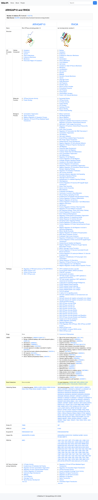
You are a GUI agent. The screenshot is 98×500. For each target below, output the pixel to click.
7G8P (59, 454)
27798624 (37, 355)
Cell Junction (63, 71)
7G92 (72, 456)
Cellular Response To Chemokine (68, 260)
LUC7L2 (60, 408)
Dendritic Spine (63, 85)
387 (59, 425)
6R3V (87, 447)
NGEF (85, 408)
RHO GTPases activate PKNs (67, 303)
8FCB (62, 461)
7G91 (69, 456)
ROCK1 (69, 416)
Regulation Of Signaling (65, 476)
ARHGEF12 (61, 398)
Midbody (61, 74)
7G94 (79, 456)
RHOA (74, 24)
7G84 (83, 449)
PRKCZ (79, 413)
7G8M (79, 452)
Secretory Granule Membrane (67, 76)
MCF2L (68, 408)
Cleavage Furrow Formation (67, 177)
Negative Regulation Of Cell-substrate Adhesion (72, 143)
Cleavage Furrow (64, 79)
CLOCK (88, 401)
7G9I (62, 459)
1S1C (87, 440)
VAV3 (62, 422)
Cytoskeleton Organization (31, 114)
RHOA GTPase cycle (29, 270)
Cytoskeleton (63, 59)
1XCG (65, 442)
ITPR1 (71, 406)
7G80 (69, 449)
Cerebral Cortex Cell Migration (67, 150)
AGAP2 (77, 387)
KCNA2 (75, 406)
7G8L (76, 452)
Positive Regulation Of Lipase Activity (69, 212)
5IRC (76, 445)
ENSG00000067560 (63, 432)
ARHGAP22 (82, 391)
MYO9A (77, 408)
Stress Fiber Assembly (65, 186)
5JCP (79, 445)
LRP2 (87, 406)
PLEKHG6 (80, 411)
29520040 (78, 356)
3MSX (87, 442)
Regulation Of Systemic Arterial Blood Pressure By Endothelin (73, 126)
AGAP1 (72, 387)
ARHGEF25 (67, 399)
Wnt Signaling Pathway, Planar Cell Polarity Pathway (74, 210)
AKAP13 (81, 387)
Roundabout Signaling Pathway (68, 176)
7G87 (59, 450)
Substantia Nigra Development (67, 148)
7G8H (62, 452)
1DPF (69, 440)
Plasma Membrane (29, 55)
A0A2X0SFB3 (26, 435)
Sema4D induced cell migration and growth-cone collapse (75, 298)
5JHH (86, 445)
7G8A (69, 450)
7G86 (89, 449)
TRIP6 (81, 420)
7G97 (89, 456)
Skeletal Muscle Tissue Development (69, 141)
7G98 (59, 457)
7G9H (59, 459)
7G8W (84, 454)
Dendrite (61, 73)
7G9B (69, 457)
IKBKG (63, 406)
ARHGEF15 (68, 398)
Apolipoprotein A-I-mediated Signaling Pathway (72, 179)
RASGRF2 (78, 415)
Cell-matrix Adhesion (65, 136)
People (23, 3)
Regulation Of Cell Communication (68, 474)
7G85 (86, 449)
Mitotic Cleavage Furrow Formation (69, 248)
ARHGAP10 (39, 24)
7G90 (66, 456)
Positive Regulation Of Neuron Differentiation (71, 198)
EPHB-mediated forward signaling (68, 284)
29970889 (84, 370)
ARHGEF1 (73, 396)
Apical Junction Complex (66, 86)
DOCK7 (68, 404)
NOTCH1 (60, 410)
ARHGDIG (66, 396)
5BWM (83, 444)
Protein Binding (28, 100)
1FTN (73, 440)
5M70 (62, 447)
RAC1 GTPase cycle (29, 274)
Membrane (26, 59)
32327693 (37, 346)
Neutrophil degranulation (66, 322)
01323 (59, 428)
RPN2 (73, 416)
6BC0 (69, 447)
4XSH (76, 444)
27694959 (81, 360)
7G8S (69, 454)
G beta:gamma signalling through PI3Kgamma (72, 282)
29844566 (76, 358)
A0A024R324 (61, 435)
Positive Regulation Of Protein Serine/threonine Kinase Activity (74, 225)
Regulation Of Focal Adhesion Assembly (70, 208)
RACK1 (60, 415)
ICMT (59, 406)
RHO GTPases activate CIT (67, 305)
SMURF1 (64, 418)
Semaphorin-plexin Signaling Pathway (69, 221)
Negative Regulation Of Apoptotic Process (35, 117)
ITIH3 (72, 384)
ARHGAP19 (61, 391)
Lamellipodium (63, 69)
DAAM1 (71, 403)
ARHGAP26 (68, 392)
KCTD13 (79, 406)
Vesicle (61, 78)
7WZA (77, 459)
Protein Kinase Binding (65, 110)
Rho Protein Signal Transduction (68, 140)
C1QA (86, 382)
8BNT (84, 459)
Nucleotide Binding (64, 98)
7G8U (76, 454)
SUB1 (85, 384)
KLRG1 (76, 384)
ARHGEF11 (86, 396)
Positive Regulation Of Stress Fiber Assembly (72, 207)
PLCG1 (60, 411)
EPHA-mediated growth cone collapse (69, 288)
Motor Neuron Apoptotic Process (68, 234)
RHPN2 (60, 416)
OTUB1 (69, 410)
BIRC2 (68, 401)
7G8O (87, 452)
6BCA (73, 447)
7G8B (72, 450)
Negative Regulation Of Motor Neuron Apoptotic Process (75, 265)
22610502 (26, 349)
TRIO (77, 420)
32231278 (71, 368)
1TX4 (59, 442)
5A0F (79, 444)
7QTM (73, 459)
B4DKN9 (75, 435)
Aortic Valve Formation (65, 129)
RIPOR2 (64, 416)
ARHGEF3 (80, 399)
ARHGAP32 (61, 394)
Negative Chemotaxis (65, 203)
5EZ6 (62, 445)
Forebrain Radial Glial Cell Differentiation (70, 152)
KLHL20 (53, 387)
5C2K (87, 444)
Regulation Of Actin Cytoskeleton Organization (72, 165)
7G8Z (62, 456)
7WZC (80, 459)
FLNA (75, 404)
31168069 (72, 365)
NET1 (81, 408)
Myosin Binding (63, 109)
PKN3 (30, 389)
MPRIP (73, 408)
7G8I (66, 452)
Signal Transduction (29, 115)
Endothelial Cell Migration (66, 191)
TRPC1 (85, 420)
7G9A (65, 457)
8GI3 (73, 461)
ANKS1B (87, 387)
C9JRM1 (80, 435)
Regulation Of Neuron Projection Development (72, 145)
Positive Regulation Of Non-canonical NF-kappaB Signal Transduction (74, 240)
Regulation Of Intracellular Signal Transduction (72, 468)
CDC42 (45, 387)
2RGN (69, 442)
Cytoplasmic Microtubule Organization (69, 162)
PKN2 (87, 410)
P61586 (60, 437)
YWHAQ (44, 389)
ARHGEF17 (74, 398)
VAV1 (89, 420)
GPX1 (68, 384)
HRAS (48, 387)
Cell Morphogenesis (64, 115)
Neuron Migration (64, 117)
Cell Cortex (62, 64)
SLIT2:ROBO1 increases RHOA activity (70, 329)
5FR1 (66, 445)
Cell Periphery (63, 90)
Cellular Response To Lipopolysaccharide (70, 217)
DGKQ (85, 403)
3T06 (59, 444)
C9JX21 (85, 435)
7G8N (83, 452)
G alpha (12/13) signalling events (68, 293)
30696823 (71, 367)
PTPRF (83, 413)
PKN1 (27, 389)
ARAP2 (60, 389)
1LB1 (80, 440)
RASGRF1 (72, 415)
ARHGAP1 (65, 389)
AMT (75, 382)
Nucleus (61, 50)
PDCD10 (80, 384)
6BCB (77, 447)
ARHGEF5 (60, 401)
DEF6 (81, 403)
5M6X (59, 447)
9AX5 (86, 461)
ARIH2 (82, 382)
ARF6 (40, 387)
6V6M (59, 449)
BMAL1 (73, 401)
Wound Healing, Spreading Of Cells (69, 195)
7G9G (87, 457)
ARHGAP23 (61, 392)
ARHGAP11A (79, 389)
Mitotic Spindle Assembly (66, 231)
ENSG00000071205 (27, 432)
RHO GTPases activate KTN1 (67, 308)
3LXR (83, 442)
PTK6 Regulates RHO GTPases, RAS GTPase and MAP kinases (75, 325)
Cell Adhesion (63, 134)
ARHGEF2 (60, 399)
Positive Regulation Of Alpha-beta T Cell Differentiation (74, 202)
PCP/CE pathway (64, 291)
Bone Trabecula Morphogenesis (68, 214)
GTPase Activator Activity (31, 98)
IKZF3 (67, 406)
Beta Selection (63, 190)
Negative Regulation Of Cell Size (68, 200)
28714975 (68, 351)
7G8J (69, 452)
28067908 (72, 355)
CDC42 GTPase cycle (30, 272)
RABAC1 (88, 413)
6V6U (62, 449)
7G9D (76, 457)
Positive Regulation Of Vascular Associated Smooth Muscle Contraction (73, 251)
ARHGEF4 (87, 399)
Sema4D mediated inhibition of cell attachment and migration (73, 295)
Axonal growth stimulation (66, 274)
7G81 (72, 449)
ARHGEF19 (88, 398)
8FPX (69, 461)
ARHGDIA (87, 394)
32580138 (26, 341)
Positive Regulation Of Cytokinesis (69, 164)
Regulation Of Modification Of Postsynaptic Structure (74, 238)
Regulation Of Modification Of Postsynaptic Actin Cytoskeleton (73, 257)
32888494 (33, 343)
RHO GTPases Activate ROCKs (68, 310)
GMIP (82, 404)
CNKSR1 (60, 403)
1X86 (62, 442)
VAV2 (59, 422)
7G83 (79, 449)
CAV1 (76, 401)
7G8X (87, 454)
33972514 (51, 351)
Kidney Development (65, 119)
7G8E (83, 450)
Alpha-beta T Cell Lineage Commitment (70, 124)
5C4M (59, 445)
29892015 (36, 337)
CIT (84, 401)
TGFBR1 (60, 420)
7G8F (86, 450)
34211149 (79, 337)
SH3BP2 (39, 389)
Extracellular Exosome (65, 88)
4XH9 (65, 444)
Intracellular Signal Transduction (68, 481)
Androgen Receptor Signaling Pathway (70, 160)
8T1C (82, 461)
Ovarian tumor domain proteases (68, 319)
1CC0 (62, 440)
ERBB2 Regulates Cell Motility (67, 320)
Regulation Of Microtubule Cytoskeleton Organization (74, 215)
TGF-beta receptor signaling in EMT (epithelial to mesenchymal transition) (72, 276)
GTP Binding (62, 105)
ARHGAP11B (87, 389)
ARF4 (78, 382)
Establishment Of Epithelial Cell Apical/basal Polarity (74, 196)
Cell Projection (63, 83)
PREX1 (60, 413)
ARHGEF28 (74, 399)
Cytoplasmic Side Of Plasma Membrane (70, 66)
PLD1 (63, 411)
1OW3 (84, 440)
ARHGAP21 (75, 391)
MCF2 (64, 408)
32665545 (77, 339)
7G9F (83, 457)
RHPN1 (89, 415)
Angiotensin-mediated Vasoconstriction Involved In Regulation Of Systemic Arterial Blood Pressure (73, 121)
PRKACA (69, 413)
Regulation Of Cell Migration (67, 157)
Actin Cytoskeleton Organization (68, 153)
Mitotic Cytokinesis (64, 114)
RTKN (77, 416)
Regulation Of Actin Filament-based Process (36, 469)
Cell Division (62, 205)
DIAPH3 (60, 404)
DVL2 (71, 404)
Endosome (27, 52)
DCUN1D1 (76, 403)
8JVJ (79, 461)
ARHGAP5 (75, 394)
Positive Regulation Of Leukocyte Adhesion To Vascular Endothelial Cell (74, 254)
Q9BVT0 (64, 437)
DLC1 (63, 404)
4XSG (72, 444)
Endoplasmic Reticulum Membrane (69, 55)
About (17, 3)
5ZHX (66, 447)
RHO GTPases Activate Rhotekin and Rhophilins (72, 315)
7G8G (59, 452)
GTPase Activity (63, 100)
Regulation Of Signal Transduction (68, 473)
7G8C (76, 450)
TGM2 (64, 420)
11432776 (29, 15)
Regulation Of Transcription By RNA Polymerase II (73, 131)
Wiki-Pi (4, 3)
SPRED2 (74, 418)
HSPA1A (87, 404)
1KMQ (77, 440)
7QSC (69, 459)
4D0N (62, 444)
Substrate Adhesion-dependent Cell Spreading (72, 174)
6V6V (66, 449)
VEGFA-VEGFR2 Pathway (66, 301)
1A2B (59, 440)
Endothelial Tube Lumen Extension (69, 236)
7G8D (79, 450)
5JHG (83, 445)
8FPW (66, 461)
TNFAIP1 (73, 420)
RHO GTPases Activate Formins (68, 313)
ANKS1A (36, 387)
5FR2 (69, 445)
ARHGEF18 (81, 398)
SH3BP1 (81, 416)
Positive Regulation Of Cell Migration (69, 158)
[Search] (95, 3)
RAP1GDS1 (65, 415)
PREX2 (64, 413)
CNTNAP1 (66, 403)
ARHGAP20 (68, 391)
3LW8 (76, 442)
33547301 (46, 356)
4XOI (69, 444)
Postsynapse (63, 91)
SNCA (69, 418)
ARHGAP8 (81, 394)
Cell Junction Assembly (65, 172)
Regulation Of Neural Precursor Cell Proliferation (72, 262)
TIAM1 (68, 420)
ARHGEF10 (79, 396)
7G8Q (62, 454)
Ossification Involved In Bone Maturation (70, 193)
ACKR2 (71, 382)
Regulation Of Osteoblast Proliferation (69, 171)
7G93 (76, 456)
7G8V (80, 454)
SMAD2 (60, 418)
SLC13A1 (86, 416)
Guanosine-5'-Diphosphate (66, 334)
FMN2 (79, 404)
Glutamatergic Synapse (65, 93)
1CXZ (66, 440)
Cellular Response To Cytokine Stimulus (70, 219)
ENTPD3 (64, 384)
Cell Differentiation (64, 155)
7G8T (73, 454)
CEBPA (81, 401)
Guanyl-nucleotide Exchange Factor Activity (71, 471)
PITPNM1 (79, 410)
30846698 (78, 372)
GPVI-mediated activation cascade (69, 269)
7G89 (65, 450)
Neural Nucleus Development (32, 480)
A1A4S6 (32, 435)
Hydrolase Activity (64, 107)
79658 (23, 425)
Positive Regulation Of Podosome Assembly (71, 222)
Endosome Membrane (30, 57)
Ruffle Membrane (64, 81)
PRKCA (74, 413)
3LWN (80, 442)
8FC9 (59, 461)
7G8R (66, 454)
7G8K (72, 452)
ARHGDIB (60, 396)
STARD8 (84, 418)
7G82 (76, 449)
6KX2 (80, 447)
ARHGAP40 (68, 394)
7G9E (80, 457)
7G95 (82, 456)
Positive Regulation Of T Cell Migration (70, 264)
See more (24, 481)
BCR (65, 401)
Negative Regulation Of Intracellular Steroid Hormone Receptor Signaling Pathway (74, 168)
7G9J (65, 459)
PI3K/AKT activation (65, 272)
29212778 (82, 344)
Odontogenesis (63, 181)
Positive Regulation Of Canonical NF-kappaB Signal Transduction (73, 183)
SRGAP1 (79, 418)
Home (12, 3)
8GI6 (76, 461)
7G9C (73, 457)
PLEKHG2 (68, 411)
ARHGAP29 (75, 392)
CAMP (59, 384)
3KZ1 (73, 442)
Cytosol (26, 54)
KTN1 (84, 406)
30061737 (41, 337)
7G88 (62, 450)
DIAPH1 (89, 403)
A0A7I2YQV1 (69, 435)
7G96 (86, 456)
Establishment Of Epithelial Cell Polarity (35, 466)
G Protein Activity (64, 102)
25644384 (73, 343)
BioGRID (17, 18)
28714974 (76, 344)
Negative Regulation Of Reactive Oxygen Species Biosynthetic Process (73, 245)
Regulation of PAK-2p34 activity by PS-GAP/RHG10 (38, 269)
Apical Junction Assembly (66, 188)
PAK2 (23, 389)
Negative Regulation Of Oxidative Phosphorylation (73, 233)
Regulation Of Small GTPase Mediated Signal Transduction (36, 120)
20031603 (33, 353)
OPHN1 (65, 410)
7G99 (62, 457)
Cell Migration (63, 146)
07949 (23, 428)
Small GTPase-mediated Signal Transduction (71, 138)
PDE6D (74, 410)
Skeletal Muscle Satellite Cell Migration (70, 243)
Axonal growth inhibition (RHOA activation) (71, 270)
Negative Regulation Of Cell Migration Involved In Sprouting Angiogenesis (73, 228)
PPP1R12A (87, 411)
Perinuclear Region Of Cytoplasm (33, 60)
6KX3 (83, 447)
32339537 (82, 379)
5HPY (73, 445)
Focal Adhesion (63, 62)
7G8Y (59, 456)
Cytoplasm (27, 50)
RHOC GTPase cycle (65, 331)
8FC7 (87, 459)
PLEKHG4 (74, 411)
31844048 (78, 362)
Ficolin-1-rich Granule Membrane (68, 95)
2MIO (23, 440)
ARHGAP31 (82, 392)
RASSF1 (84, 415)
